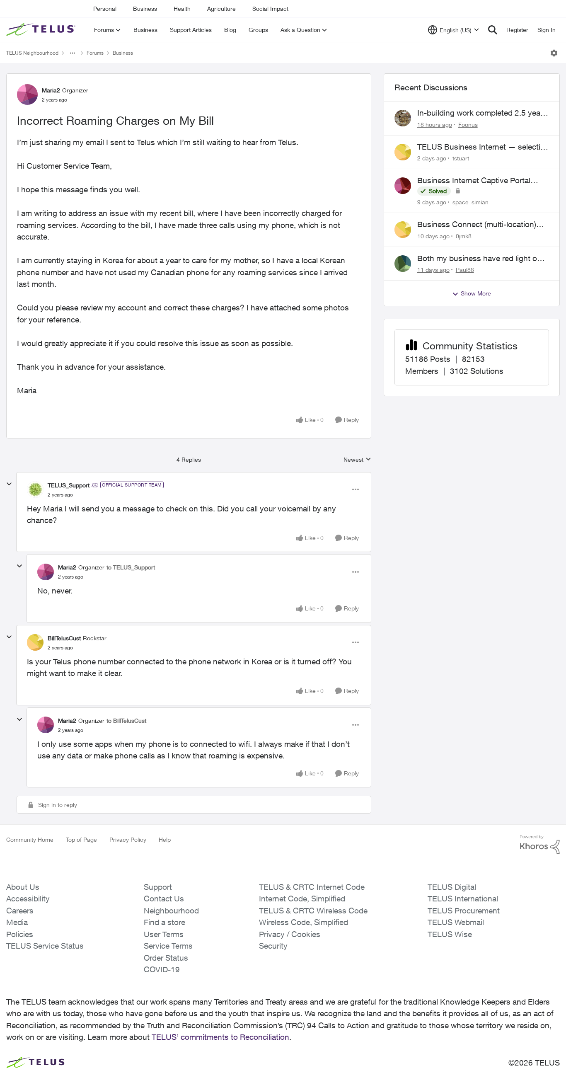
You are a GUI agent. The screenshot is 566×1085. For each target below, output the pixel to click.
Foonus (468, 124)
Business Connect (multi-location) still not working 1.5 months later (476, 225)
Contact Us (164, 898)
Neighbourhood (171, 910)
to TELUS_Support (130, 567)
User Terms (164, 934)
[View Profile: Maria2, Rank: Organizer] (27, 94)
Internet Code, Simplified (302, 898)
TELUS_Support (68, 485)
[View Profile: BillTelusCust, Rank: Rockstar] (35, 642)
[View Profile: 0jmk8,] (402, 229)
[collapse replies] (9, 484)
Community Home (29, 839)
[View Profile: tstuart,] (402, 152)
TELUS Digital (452, 886)
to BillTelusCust (126, 720)
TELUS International (463, 898)
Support (158, 886)
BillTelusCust (64, 638)
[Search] (493, 30)
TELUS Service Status (45, 945)
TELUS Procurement (464, 910)
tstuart (460, 158)
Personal (104, 8)
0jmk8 (464, 236)
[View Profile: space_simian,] (402, 185)
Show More (476, 293)
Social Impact (270, 8)
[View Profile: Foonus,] (402, 118)
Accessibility (28, 898)
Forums (95, 53)
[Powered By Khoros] (540, 844)
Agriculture (221, 8)
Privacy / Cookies (289, 934)
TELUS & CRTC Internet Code (312, 886)
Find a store (164, 922)
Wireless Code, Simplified (303, 922)
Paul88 (465, 269)
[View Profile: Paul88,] (402, 263)
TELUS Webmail (456, 922)
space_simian (470, 202)
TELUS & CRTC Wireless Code (313, 910)
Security (273, 945)
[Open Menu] (554, 53)
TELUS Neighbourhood (32, 53)
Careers (20, 910)
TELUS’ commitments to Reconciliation (220, 1036)
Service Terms (168, 945)
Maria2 (51, 90)
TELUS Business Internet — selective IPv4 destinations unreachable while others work (483, 147)
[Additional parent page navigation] (72, 53)
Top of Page (81, 839)
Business (145, 8)
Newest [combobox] (357, 460)
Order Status (166, 957)
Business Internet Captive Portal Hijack (473, 181)
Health (182, 8)
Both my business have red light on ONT (479, 259)
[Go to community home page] (41, 29)
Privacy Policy (127, 839)
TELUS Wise (450, 934)
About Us (22, 886)
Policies (19, 934)
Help (165, 839)
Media (17, 922)
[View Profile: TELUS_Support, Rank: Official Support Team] (35, 489)
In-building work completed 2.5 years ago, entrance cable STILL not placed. (482, 113)
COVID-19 (162, 969)
